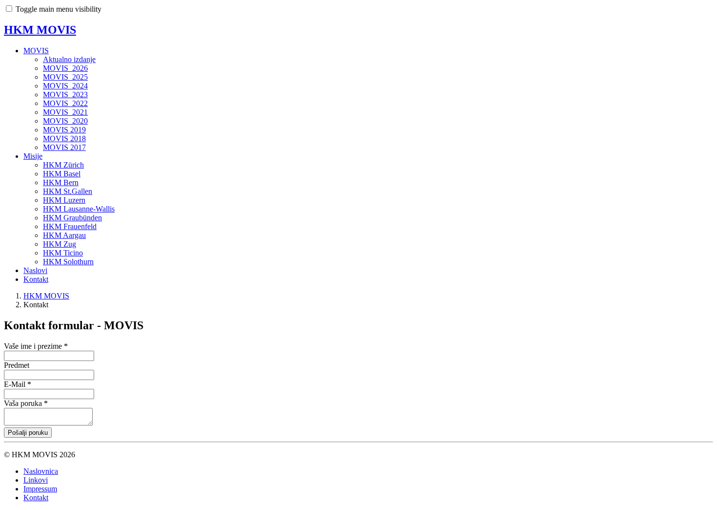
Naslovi (35, 270)
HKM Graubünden (72, 217)
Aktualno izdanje (69, 59)
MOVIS (36, 50)
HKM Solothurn (68, 261)
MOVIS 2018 (64, 138)
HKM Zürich (63, 165)
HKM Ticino (63, 253)
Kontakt (35, 279)
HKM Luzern (64, 200)
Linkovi (35, 480)
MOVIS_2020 (65, 121)
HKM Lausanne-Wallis (79, 209)
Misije (32, 156)
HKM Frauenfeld (70, 226)
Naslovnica (40, 471)
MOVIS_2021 (65, 112)
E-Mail (17, 384)
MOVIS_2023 (65, 94)
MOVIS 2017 (64, 147)
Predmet (16, 365)
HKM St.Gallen (67, 191)
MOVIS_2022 (65, 103)
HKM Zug (59, 244)
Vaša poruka (26, 403)
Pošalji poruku (28, 432)
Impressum (40, 489)
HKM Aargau (64, 235)
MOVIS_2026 (65, 68)
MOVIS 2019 (64, 130)
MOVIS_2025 (65, 77)
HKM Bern (61, 182)
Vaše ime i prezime (36, 346)
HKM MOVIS (40, 29)
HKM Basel (61, 174)
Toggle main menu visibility (58, 9)
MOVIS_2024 (65, 86)
